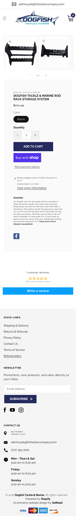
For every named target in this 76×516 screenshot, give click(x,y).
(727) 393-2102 (20, 450)
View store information (32, 188)
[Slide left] (30, 75)
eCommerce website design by (32, 502)
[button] (5, 18)
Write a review (38, 291)
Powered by (38, 498)
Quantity (19, 127)
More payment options (27, 167)
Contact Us (11, 343)
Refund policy (12, 356)
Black (21, 119)
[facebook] (16, 239)
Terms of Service (14, 350)
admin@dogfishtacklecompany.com (41, 4)
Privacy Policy (12, 337)
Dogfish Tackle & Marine (29, 495)
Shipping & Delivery (16, 325)
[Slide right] (46, 75)
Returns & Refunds (16, 331)
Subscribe (19, 399)
